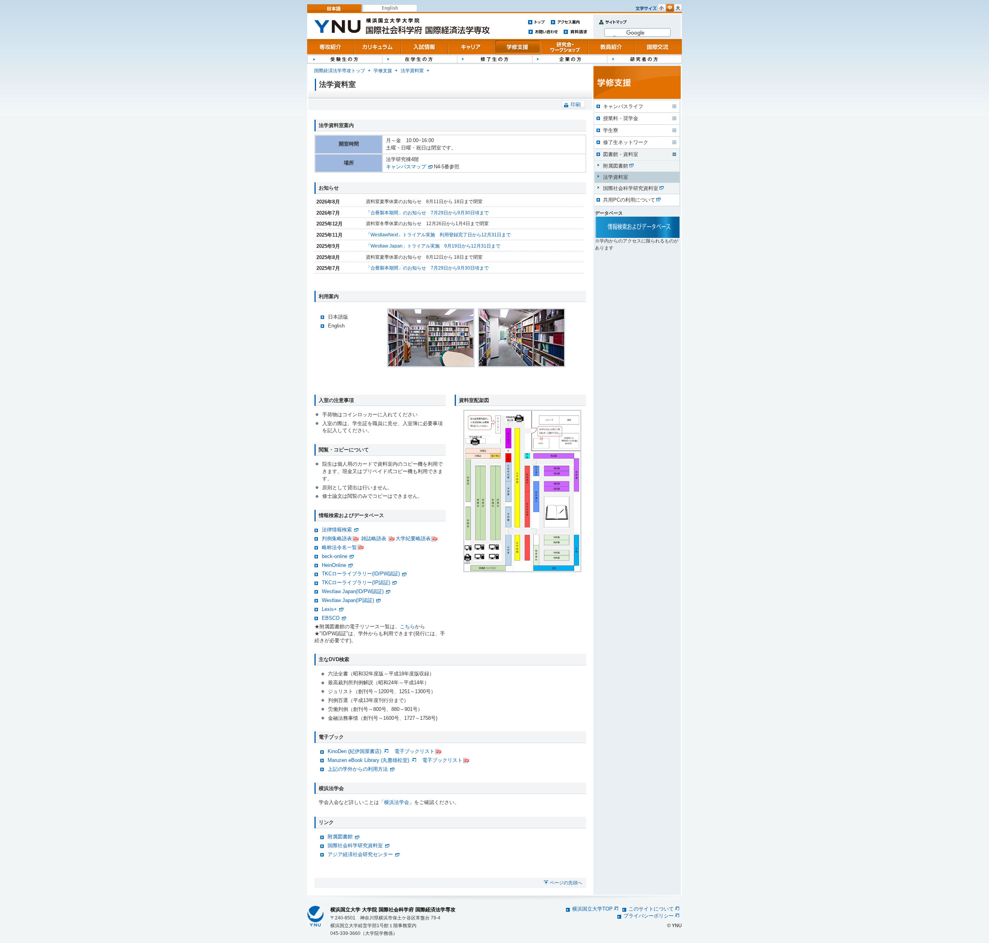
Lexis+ (329, 609)
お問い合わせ (543, 31)
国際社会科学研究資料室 (355, 845)
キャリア (471, 46)
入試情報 (424, 46)
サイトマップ (611, 26)
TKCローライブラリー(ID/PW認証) (361, 574)
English (390, 8)
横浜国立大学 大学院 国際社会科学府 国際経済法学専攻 (392, 909)
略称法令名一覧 (339, 547)
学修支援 (518, 46)
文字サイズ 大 (678, 8)
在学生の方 (419, 58)
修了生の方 (494, 58)
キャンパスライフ (623, 106)
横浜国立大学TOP (592, 909)
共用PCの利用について (629, 200)
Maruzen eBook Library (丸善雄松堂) (369, 760)
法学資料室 (412, 70)
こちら (407, 626)
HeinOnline (334, 565)
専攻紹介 (331, 46)
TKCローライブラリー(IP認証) (356, 582)
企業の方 (569, 58)
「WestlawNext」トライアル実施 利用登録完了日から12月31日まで (438, 234)
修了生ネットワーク (625, 142)
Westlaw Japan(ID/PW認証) (353, 591)
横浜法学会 (396, 802)
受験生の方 (344, 58)
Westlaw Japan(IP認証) (348, 600)
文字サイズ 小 (662, 8)
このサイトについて (651, 909)
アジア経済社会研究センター (360, 854)
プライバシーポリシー (649, 916)
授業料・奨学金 (620, 118)
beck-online (334, 556)
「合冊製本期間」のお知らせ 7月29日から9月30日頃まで (427, 212)
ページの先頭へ (566, 882)
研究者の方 (644, 58)
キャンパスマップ (406, 167)
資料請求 (575, 31)
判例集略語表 (337, 538)
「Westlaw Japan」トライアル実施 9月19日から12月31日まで (433, 246)
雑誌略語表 (374, 538)
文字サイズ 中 (670, 8)
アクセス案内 (565, 22)
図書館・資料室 (620, 154)
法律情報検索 (337, 530)
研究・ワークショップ (565, 46)
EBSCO (331, 618)
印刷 (576, 104)
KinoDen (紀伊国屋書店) (355, 751)
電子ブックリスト (414, 751)
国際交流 (658, 46)
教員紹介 (611, 46)
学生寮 (610, 130)
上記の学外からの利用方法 (358, 769)
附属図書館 (340, 837)
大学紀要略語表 (413, 538)
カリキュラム (378, 46)
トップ (536, 22)
